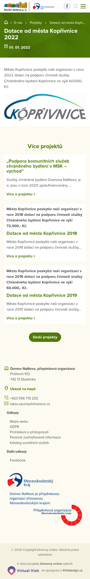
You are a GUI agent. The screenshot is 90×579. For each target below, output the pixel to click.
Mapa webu (19, 421)
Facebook (67, 6)
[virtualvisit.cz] (23, 570)
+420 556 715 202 (24, 398)
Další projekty (45, 337)
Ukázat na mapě (23, 389)
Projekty (36, 23)
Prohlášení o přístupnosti (29, 432)
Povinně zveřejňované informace (35, 437)
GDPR (14, 427)
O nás (18, 23)
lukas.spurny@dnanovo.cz (30, 404)
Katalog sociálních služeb (29, 443)
